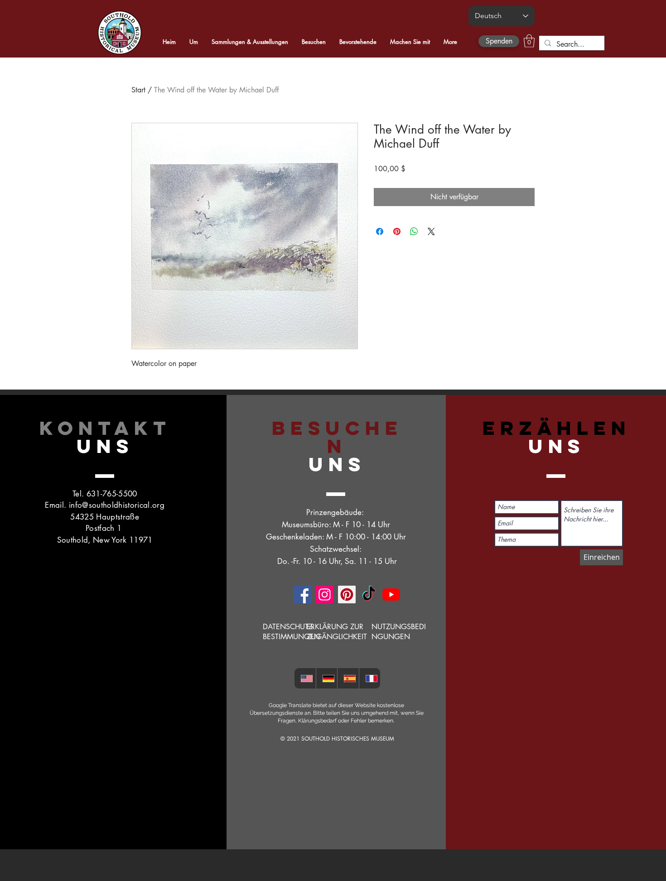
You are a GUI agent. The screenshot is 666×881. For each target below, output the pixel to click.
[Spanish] (348, 678)
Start (138, 90)
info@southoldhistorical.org (116, 505)
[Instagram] (324, 594)
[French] (370, 678)
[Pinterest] (347, 594)
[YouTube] (391, 594)
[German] (327, 678)
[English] (305, 678)
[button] (529, 41)
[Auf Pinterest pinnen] (396, 231)
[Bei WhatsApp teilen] (414, 231)
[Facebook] (302, 594)
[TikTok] (369, 594)
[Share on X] (431, 231)
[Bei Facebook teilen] (379, 231)
